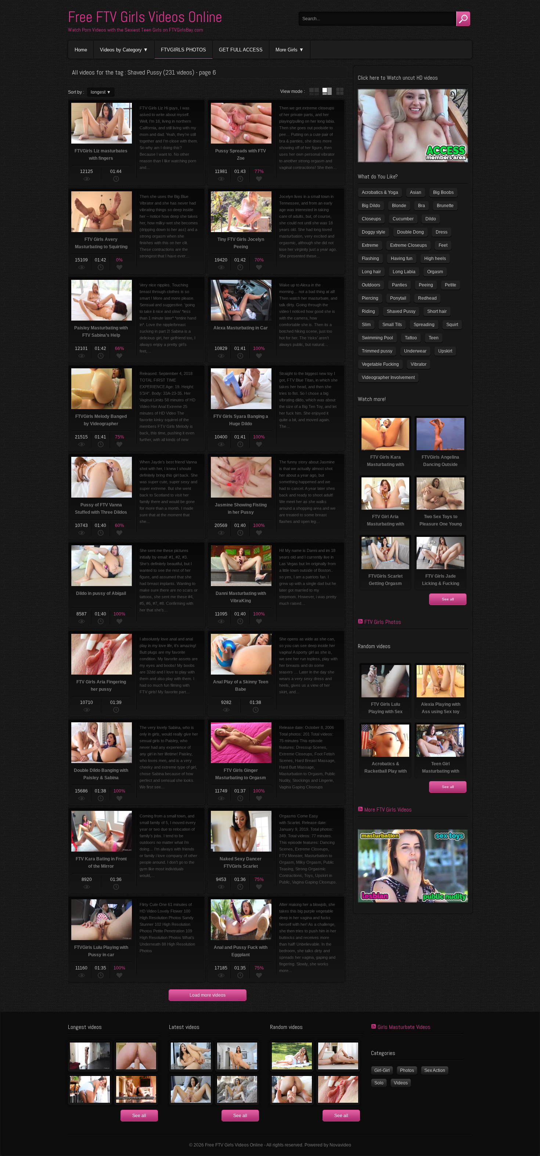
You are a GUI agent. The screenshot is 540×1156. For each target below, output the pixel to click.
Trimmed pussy (377, 351)
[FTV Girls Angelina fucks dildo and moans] (190, 1056)
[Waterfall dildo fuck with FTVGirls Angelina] (237, 1089)
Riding (368, 311)
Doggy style (373, 232)
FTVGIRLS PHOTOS (183, 50)
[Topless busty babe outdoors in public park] (291, 1056)
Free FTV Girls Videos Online (145, 17)
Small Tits (392, 324)
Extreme (370, 245)
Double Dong (410, 232)
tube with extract (326, 91)
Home (81, 50)
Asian (415, 192)
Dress (441, 232)
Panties (399, 285)
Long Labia (404, 271)
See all (448, 599)
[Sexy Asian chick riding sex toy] (237, 1056)
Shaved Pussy (401, 311)
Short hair (437, 311)
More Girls (287, 50)
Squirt (452, 324)
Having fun (402, 258)
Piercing (370, 298)
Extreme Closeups (408, 245)
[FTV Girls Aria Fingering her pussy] (338, 1089)
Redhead (427, 298)
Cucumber (403, 218)
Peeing (426, 285)
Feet (443, 245)
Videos (401, 1082)
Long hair (371, 271)
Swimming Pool (377, 337)
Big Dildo (371, 205)
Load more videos (208, 995)
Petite (450, 285)
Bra (421, 205)
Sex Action (434, 1070)
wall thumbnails (339, 91)
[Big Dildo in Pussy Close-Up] (291, 1089)
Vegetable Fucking (380, 364)
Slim (366, 324)
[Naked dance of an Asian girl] (89, 1056)
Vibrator (418, 364)
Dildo (430, 218)
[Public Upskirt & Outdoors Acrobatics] (89, 1089)
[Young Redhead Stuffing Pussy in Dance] (338, 1056)
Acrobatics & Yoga (380, 192)
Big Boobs (443, 192)
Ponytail (398, 298)
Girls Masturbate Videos (404, 1027)
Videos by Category (121, 50)
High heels (435, 258)
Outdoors (371, 285)
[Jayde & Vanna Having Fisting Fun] (136, 1056)
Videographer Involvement (388, 377)
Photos (407, 1070)
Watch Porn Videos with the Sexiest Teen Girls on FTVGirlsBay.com (135, 29)
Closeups (371, 218)
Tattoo (411, 337)
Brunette (445, 205)
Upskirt (445, 351)
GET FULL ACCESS (241, 50)
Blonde (399, 205)
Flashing (370, 258)
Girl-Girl (382, 1070)
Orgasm (435, 271)
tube (314, 91)
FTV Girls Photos (382, 622)
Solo (379, 1082)
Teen (434, 337)
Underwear (415, 351)
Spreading (424, 324)
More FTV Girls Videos (388, 809)
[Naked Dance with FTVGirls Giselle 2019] (136, 1089)
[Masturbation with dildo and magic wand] (190, 1089)
